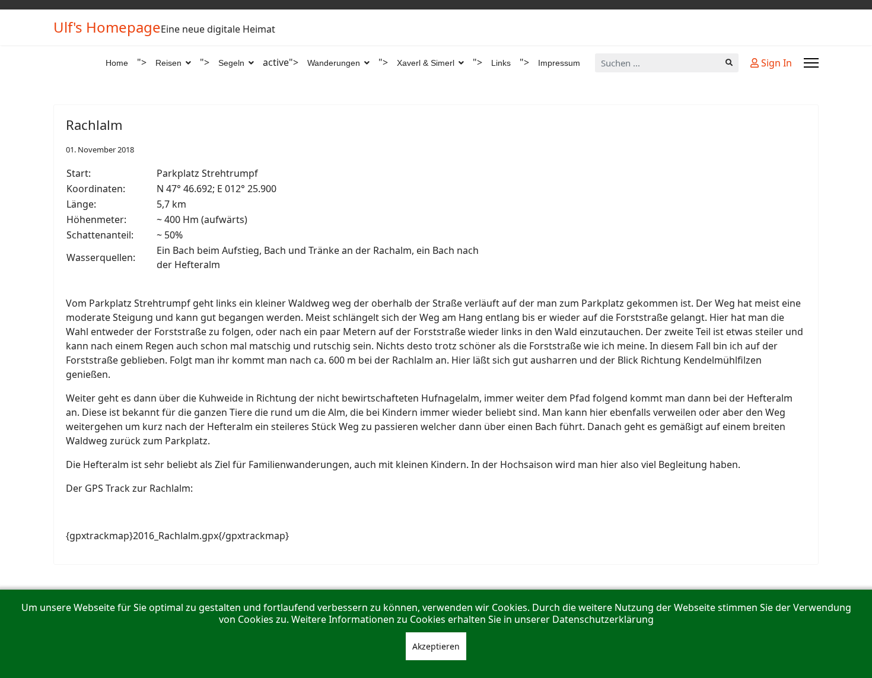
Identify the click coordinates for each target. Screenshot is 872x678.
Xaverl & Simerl (425, 63)
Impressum (559, 63)
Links (501, 63)
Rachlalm (94, 124)
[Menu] (811, 63)
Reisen (168, 63)
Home (117, 63)
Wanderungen (333, 63)
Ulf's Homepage (107, 27)
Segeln (231, 63)
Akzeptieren (436, 646)
